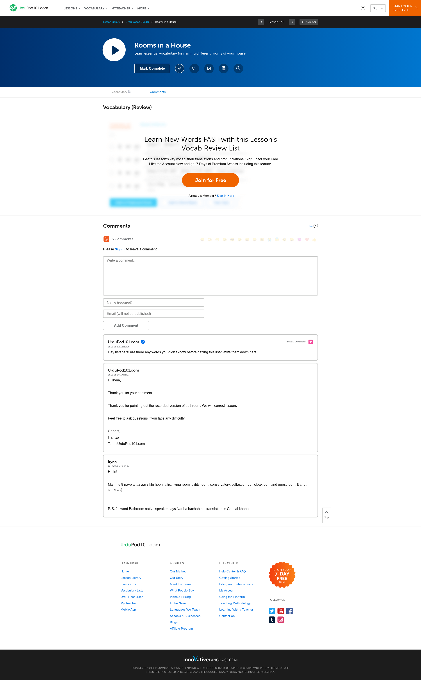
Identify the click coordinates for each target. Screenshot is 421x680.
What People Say (182, 590)
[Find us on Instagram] (280, 619)
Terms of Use (280, 668)
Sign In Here (225, 195)
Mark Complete (152, 68)
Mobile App (128, 609)
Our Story (176, 577)
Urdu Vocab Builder (137, 21)
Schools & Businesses (185, 616)
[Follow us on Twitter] (272, 610)
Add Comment (126, 325)
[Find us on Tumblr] (272, 619)
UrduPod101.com (237, 668)
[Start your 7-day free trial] (282, 574)
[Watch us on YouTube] (280, 610)
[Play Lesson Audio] (114, 49)
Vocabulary (94, 8)
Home (125, 571)
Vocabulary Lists (132, 590)
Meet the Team (180, 584)
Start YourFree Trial (402, 8)
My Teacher (120, 8)
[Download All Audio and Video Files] (238, 68)
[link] (261, 22)
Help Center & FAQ (232, 571)
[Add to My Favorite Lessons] (194, 68)
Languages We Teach (185, 609)
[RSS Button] (106, 239)
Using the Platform (232, 597)
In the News (178, 603)
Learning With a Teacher (236, 609)
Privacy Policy (259, 668)
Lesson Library (111, 21)
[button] (363, 8)
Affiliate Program (181, 628)
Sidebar (311, 22)
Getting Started (229, 577)
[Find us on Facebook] (289, 610)
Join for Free (210, 180)
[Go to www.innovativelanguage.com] (210, 659)
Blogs (174, 622)
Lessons (70, 8)
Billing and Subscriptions (236, 584)
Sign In (378, 8)
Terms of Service (255, 672)
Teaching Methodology (235, 603)
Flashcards (128, 584)
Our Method (178, 571)
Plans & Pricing (180, 597)
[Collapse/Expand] (210, 225)
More (141, 8)
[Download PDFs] (223, 68)
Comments (158, 92)
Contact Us (227, 616)
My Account (227, 590)
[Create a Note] (209, 68)
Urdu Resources (132, 597)
